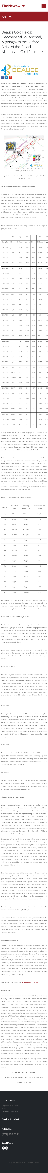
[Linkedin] (6, 1148)
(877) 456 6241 (10, 1134)
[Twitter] (3, 1148)
